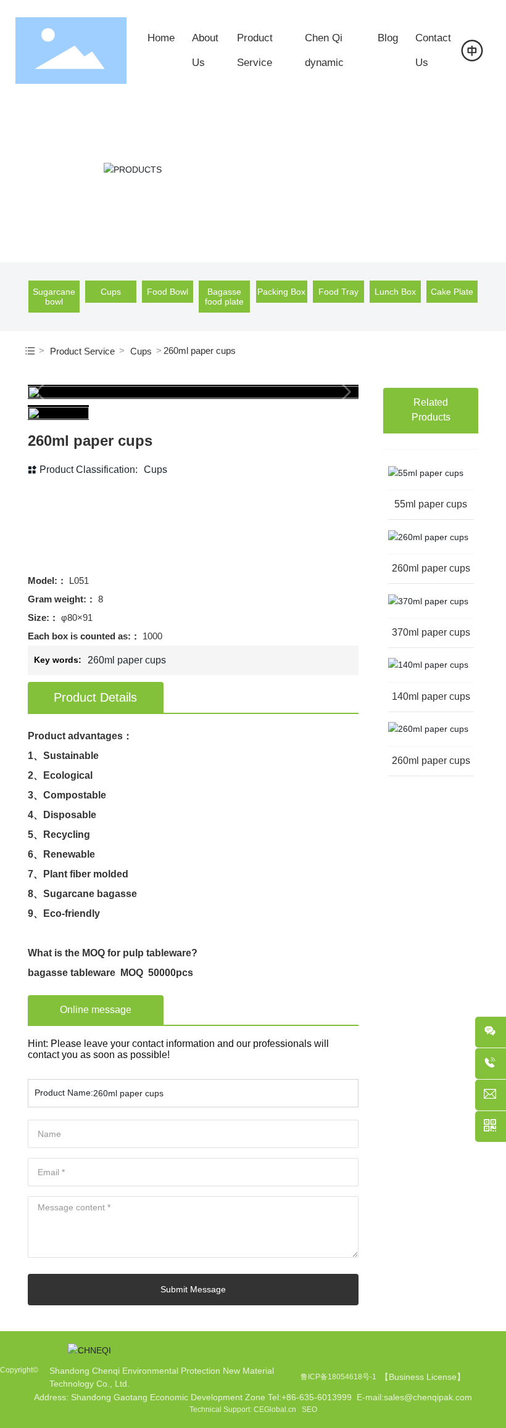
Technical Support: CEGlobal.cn (242, 1409)
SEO (309, 1409)
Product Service (82, 351)
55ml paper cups (430, 504)
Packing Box (281, 292)
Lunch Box (395, 292)
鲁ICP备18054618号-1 (338, 1377)
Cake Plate (452, 292)
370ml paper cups (431, 632)
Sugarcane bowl (54, 296)
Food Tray (338, 292)
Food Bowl (167, 292)
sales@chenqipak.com (428, 1397)
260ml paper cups (431, 568)
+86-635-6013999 (316, 1397)
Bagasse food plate (224, 296)
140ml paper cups (431, 696)
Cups (111, 292)
